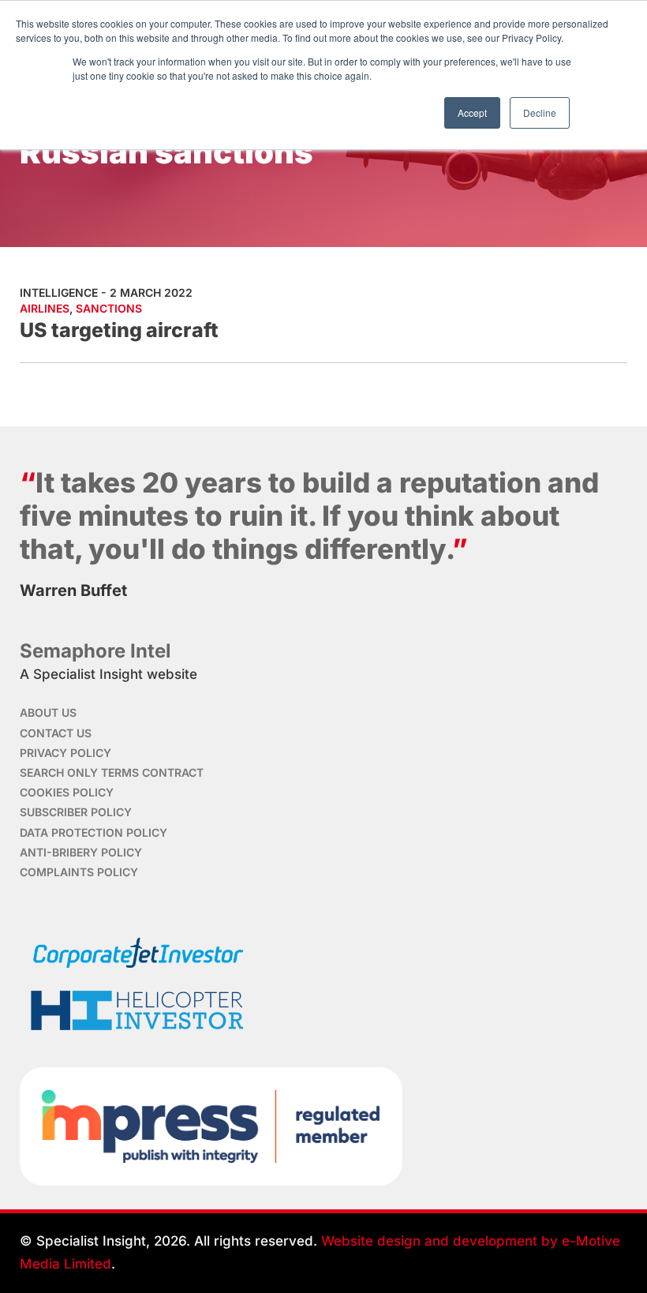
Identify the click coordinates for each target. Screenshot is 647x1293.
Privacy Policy (65, 752)
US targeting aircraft (119, 330)
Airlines (44, 308)
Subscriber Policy (76, 812)
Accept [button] (472, 112)
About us (48, 712)
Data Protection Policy (93, 832)
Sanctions (109, 308)
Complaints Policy (79, 872)
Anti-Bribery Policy (81, 852)
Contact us (56, 733)
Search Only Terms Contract (112, 772)
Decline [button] (539, 112)
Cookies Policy (67, 792)
